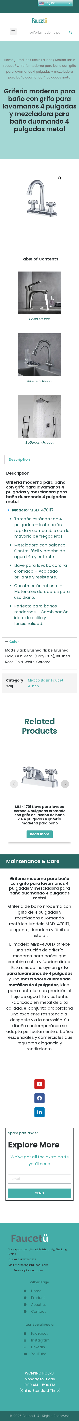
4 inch (33, 686)
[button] (13, 31)
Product (22, 60)
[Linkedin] (39, 1112)
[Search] (70, 32)
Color (14, 641)
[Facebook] (39, 1098)
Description (19, 459)
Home (8, 60)
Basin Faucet (42, 60)
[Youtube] (39, 1084)
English (50, 3)
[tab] (19, 459)
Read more (39, 834)
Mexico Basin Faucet (45, 680)
